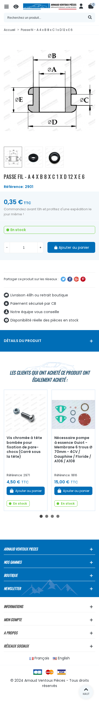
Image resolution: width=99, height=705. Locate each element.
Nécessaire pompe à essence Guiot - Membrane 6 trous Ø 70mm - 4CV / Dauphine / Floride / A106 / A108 (73, 449)
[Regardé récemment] (18, 6)
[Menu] (8, 6)
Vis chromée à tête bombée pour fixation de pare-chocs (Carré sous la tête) (24, 447)
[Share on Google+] (76, 279)
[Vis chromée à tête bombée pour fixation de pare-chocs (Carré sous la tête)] (25, 411)
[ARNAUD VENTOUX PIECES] (49, 6)
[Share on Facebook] (69, 279)
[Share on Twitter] (63, 279)
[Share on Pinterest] (83, 279)
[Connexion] (81, 6)
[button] (41, 516)
